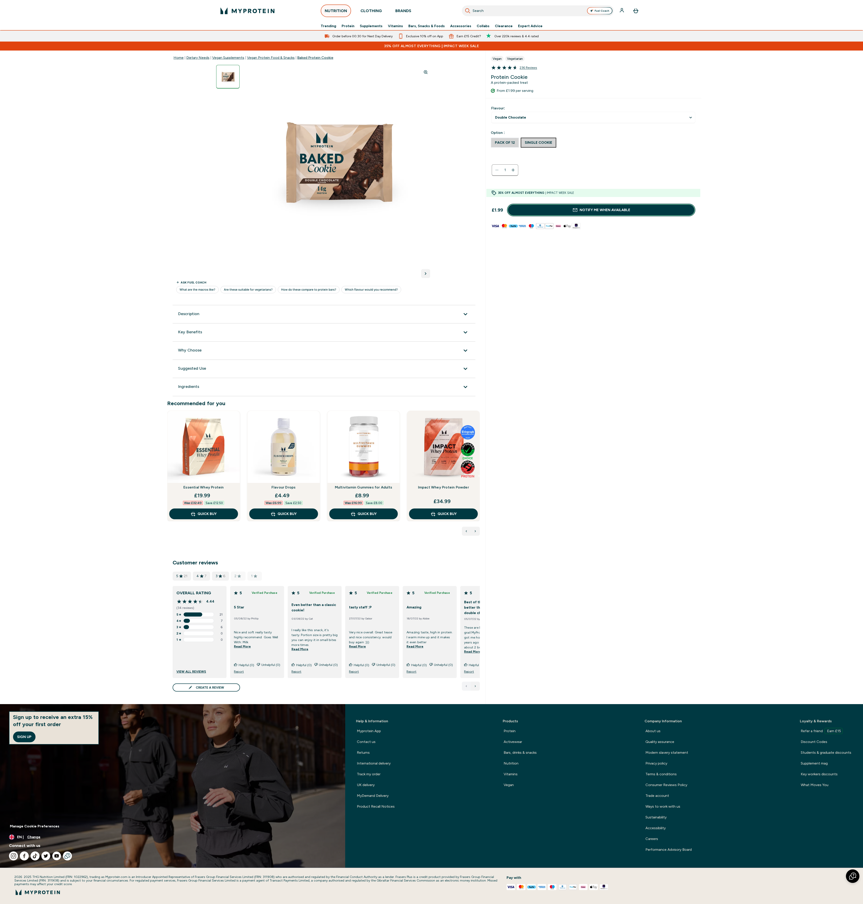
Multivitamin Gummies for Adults (363, 487)
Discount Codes (814, 742)
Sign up (24, 737)
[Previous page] (466, 686)
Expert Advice (530, 26)
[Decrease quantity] (497, 170)
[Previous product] (466, 531)
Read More (242, 646)
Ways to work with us (662, 806)
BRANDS (403, 11)
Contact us (366, 742)
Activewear (513, 742)
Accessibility (655, 828)
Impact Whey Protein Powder (443, 487)
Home (178, 58)
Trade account (657, 796)
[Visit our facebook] (24, 855)
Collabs (483, 26)
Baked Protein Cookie (315, 58)
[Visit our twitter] (45, 855)
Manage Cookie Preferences (34, 826)
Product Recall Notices (376, 806)
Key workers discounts (819, 774)
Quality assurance (659, 742)
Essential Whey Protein (203, 487)
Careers (651, 839)
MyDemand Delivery (373, 796)
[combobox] (538, 10)
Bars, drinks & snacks (520, 752)
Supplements (371, 26)
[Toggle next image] (425, 273)
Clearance (504, 26)
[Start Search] (468, 10)
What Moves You (814, 785)
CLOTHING (371, 11)
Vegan (509, 785)
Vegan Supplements (228, 58)
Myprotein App (369, 731)
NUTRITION (336, 11)
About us (653, 731)
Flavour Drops (283, 487)
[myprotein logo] (247, 11)
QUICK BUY (207, 514)
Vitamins (395, 26)
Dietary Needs (197, 58)
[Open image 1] (228, 76)
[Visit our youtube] (56, 855)
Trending (328, 26)
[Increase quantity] (513, 170)
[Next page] (475, 686)
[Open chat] (67, 855)
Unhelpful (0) (270, 665)
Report (239, 671)
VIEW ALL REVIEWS (191, 671)
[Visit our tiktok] (35, 855)
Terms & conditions (661, 774)
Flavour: (498, 108)
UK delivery (366, 785)
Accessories (460, 26)
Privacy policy (656, 763)
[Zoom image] (425, 72)
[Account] (622, 11)
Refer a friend (821, 731)
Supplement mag (814, 763)
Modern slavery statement (666, 752)
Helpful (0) (246, 665)
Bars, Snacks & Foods (426, 26)
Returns (363, 752)
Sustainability (656, 817)
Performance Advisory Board (668, 849)
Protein (348, 26)
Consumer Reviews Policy (666, 785)
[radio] (505, 143)
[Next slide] (479, 476)
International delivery (374, 763)
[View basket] (636, 11)
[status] (505, 170)
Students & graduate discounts (826, 752)
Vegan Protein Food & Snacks (271, 58)
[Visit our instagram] (13, 855)
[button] (852, 876)
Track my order (368, 774)
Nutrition (511, 763)
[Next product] (475, 531)
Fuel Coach (602, 10)
